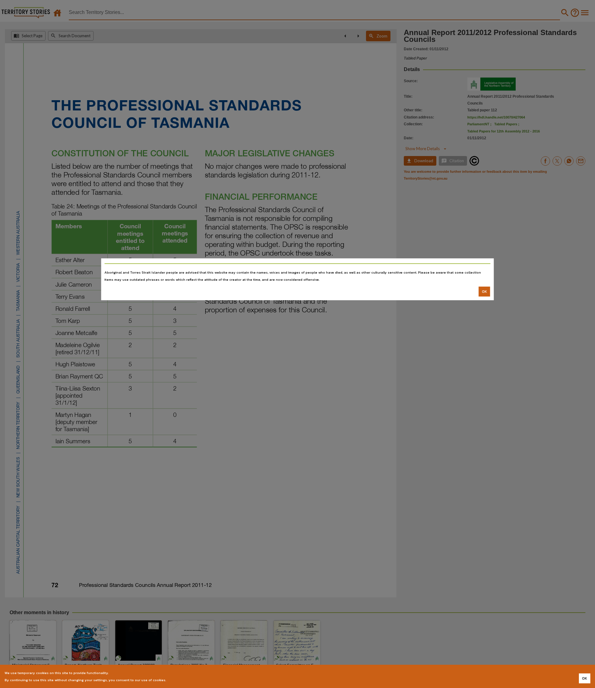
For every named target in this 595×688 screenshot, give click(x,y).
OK (484, 291)
